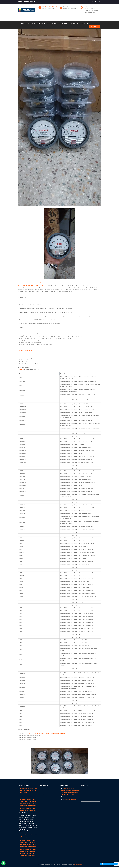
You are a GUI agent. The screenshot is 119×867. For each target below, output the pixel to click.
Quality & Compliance (46, 794)
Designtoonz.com (78, 864)
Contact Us (85, 23)
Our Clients (63, 23)
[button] (109, 864)
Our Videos (74, 23)
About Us (30, 23)
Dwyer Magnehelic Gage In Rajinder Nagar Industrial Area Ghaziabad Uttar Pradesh (29, 790)
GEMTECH (21, 369)
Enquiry (54, 23)
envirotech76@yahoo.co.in (69, 799)
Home (22, 23)
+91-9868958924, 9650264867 (50, 6)
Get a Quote (94, 26)
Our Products (42, 23)
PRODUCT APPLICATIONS (25, 350)
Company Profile (45, 791)
